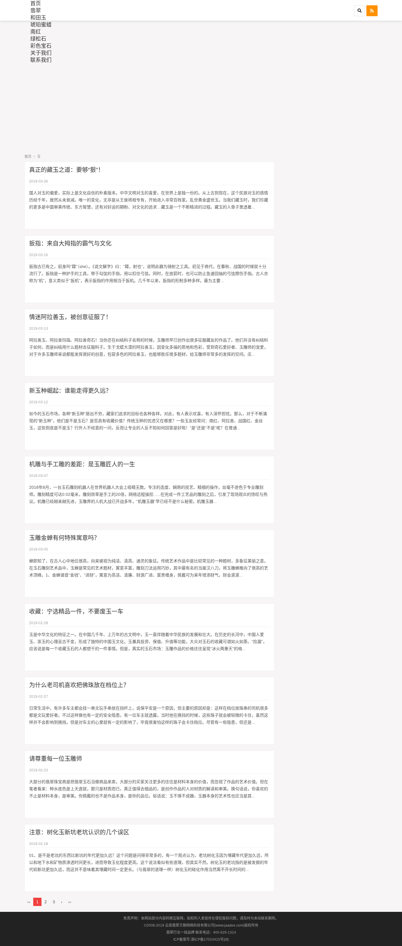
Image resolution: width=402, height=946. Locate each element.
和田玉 (38, 18)
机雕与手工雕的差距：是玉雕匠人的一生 (82, 464)
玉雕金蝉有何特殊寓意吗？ (64, 538)
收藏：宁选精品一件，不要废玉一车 (76, 611)
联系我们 (41, 60)
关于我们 (41, 53)
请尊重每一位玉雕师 (55, 759)
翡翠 (35, 11)
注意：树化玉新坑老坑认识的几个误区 (79, 832)
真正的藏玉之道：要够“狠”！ (66, 170)
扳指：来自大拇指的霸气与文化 (70, 243)
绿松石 (38, 39)
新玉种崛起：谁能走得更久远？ (70, 390)
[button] (359, 10)
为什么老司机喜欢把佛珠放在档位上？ (79, 685)
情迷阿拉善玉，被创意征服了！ (70, 317)
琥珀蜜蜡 (41, 25)
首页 (35, 3)
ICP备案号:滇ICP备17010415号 (198, 939)
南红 (35, 32)
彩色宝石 (41, 46)
